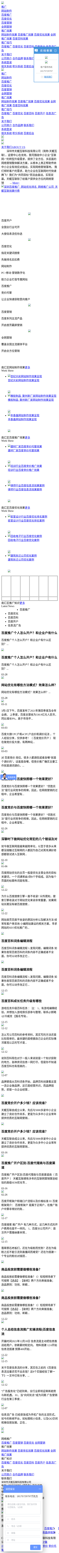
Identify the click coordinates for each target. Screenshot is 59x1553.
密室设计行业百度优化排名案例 (26, 520)
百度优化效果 (42, 34)
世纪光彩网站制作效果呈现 (23, 380)
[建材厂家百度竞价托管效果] (25, 446)
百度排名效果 (25, 1450)
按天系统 (6, 66)
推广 (4, 6)
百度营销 (6, 22)
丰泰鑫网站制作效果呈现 (22, 419)
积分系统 (17, 66)
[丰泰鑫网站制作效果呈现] (23, 415)
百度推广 (6, 14)
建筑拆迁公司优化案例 (21, 559)
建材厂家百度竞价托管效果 (23, 450)
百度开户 (40, 113)
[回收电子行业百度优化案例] (25, 536)
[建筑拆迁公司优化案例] (22, 555)
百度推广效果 (25, 34)
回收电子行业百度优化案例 (23, 540)
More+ (16, 182)
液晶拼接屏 (48, 1532)
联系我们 (29, 58)
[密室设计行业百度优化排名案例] (27, 516)
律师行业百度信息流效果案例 (25, 489)
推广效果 (6, 30)
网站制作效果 (9, 34)
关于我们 (6, 54)
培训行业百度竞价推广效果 (23, 470)
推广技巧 (6, 42)
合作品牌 (17, 58)
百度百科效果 (20, 38)
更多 (27, 367)
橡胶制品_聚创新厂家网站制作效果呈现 (31, 399)
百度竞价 (42, 1546)
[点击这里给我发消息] (46, 57)
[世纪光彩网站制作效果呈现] (25, 376)
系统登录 (6, 62)
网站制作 (6, 10)
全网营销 (6, 26)
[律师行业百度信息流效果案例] (26, 485)
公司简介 (6, 58)
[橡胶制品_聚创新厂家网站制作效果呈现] (32, 395)
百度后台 (29, 66)
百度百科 (29, 46)
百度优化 (6, 18)
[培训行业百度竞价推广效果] (25, 466)
